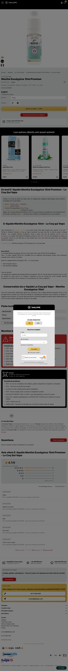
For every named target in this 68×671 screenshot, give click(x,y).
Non (38, 323)
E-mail (22, 332)
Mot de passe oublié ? (34, 352)
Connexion (34, 349)
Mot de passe (24, 339)
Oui (29, 323)
